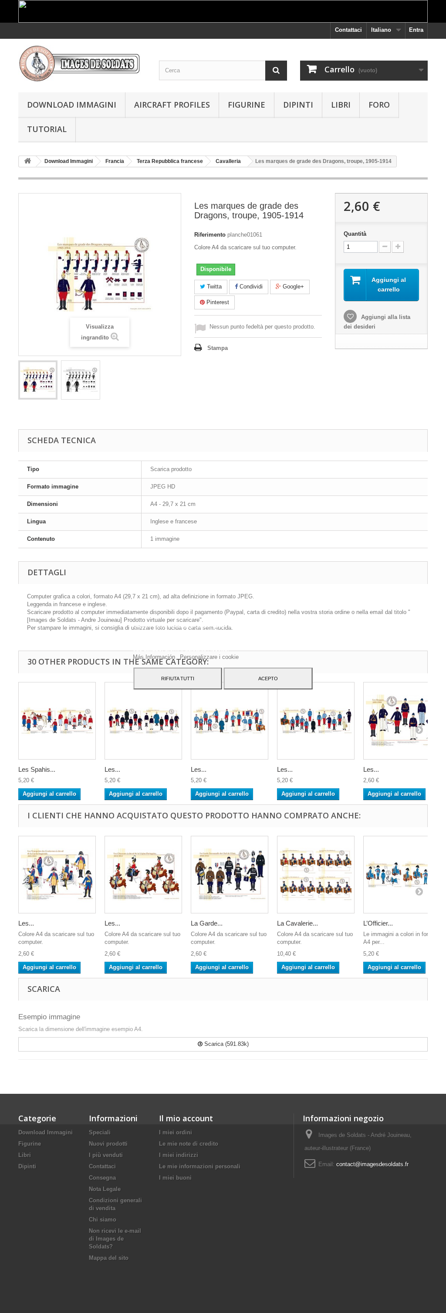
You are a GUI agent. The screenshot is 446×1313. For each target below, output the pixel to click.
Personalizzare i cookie (209, 657)
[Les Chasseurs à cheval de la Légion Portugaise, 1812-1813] (143, 874)
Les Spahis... (36, 769)
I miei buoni (175, 1177)
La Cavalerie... (297, 923)
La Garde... (207, 923)
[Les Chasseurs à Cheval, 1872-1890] (316, 721)
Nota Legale (105, 1189)
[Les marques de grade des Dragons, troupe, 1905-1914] (38, 380)
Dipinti (298, 104)
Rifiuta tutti (177, 678)
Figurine (246, 104)
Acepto (268, 678)
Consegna (102, 1177)
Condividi (250, 286)
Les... (112, 769)
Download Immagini (71, 104)
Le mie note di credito (188, 1143)
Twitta (213, 286)
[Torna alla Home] (27, 161)
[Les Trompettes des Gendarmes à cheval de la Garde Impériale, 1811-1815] (57, 874)
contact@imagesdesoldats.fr (372, 1164)
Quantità (355, 234)
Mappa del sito (108, 1258)
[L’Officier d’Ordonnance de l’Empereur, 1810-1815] (402, 874)
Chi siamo (102, 1219)
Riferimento (210, 234)
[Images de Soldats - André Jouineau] (82, 63)
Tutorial (47, 129)
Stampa (217, 348)
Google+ (292, 286)
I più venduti (106, 1155)
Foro (379, 104)
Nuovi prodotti (108, 1143)
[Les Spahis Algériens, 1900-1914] (57, 721)
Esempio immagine (49, 1017)
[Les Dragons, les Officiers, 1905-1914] (143, 721)
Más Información (155, 657)
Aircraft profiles (172, 104)
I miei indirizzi (178, 1155)
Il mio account (186, 1118)
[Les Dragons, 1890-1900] (402, 721)
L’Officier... (378, 923)
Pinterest (217, 302)
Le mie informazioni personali (199, 1166)
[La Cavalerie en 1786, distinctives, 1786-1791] (316, 874)
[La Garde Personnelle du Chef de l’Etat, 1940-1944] (229, 874)
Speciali (100, 1132)
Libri (341, 104)
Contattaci (348, 30)
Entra (416, 30)
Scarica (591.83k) (226, 1044)
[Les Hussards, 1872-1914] (229, 721)
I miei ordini (175, 1132)
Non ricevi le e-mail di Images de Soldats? (115, 1239)
